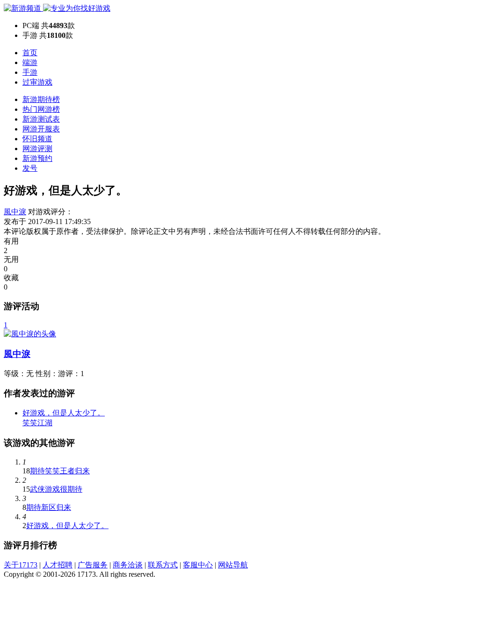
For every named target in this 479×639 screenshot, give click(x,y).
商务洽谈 (128, 565)
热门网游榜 (41, 109)
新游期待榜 (41, 99)
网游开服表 (41, 129)
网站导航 (233, 565)
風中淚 (15, 212)
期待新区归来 (48, 507)
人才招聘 (58, 565)
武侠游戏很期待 (56, 489)
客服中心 (198, 565)
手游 (29, 72)
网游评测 (37, 148)
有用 (11, 241)
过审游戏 (37, 82)
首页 (29, 53)
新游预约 (37, 158)
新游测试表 (41, 119)
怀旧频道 (37, 139)
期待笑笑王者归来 (60, 471)
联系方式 (163, 565)
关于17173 (20, 565)
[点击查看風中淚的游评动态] (30, 334)
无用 (11, 259)
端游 (29, 62)
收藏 (11, 278)
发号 (29, 168)
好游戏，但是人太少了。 (67, 526)
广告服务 (93, 565)
